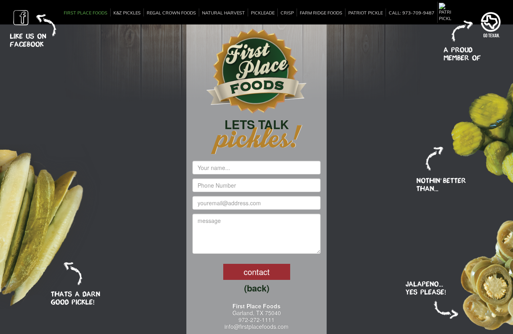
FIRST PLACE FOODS (85, 13)
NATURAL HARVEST (223, 13)
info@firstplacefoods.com (256, 326)
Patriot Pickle (365, 13)
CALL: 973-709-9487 (411, 13)
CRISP (287, 13)
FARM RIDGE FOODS (321, 13)
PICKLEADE (263, 13)
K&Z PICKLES (127, 13)
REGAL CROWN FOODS (171, 13)
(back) (256, 288)
